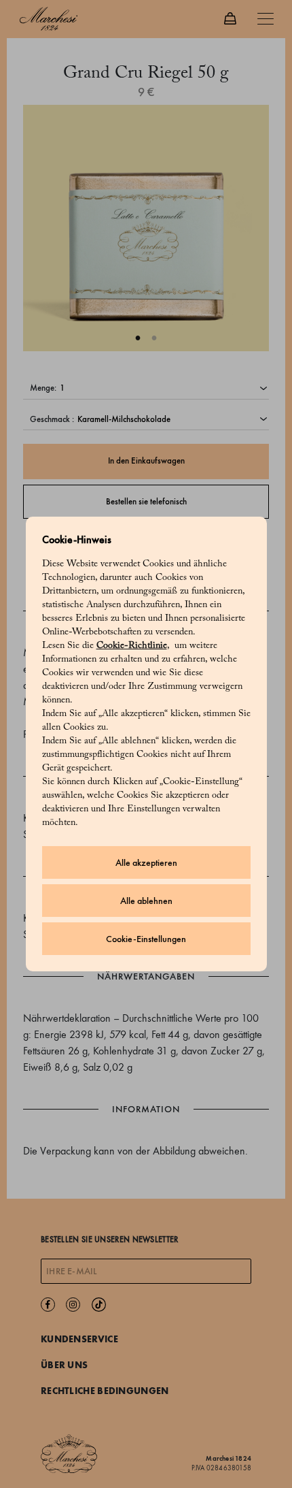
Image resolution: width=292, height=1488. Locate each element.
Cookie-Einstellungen (146, 939)
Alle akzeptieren (146, 863)
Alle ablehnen (146, 901)
